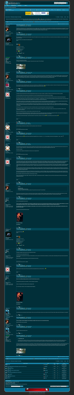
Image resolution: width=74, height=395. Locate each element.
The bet (9, 364)
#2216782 (18, 58)
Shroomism (29, 81)
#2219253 (18, 336)
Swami (46, 368)
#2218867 (18, 266)
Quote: (19, 186)
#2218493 (18, 250)
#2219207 (18, 318)
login (39, 19)
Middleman (9, 383)
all (11, 367)
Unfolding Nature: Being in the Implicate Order (40, 358)
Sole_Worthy (29, 133)
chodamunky (29, 57)
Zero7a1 (29, 143)
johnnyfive (46, 370)
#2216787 (18, 73)
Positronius (29, 265)
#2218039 (18, 229)
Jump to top (7, 356)
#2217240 (18, 184)
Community (19, 5)
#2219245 (18, 327)
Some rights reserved (42, 392)
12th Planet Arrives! (10, 368)
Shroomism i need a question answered (13, 370)
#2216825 (18, 82)
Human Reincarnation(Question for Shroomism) (14, 372)
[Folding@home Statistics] (8, 339)
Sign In (7, 10)
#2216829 (18, 91)
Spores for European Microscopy (53, 358)
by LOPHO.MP (64, 378)
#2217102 (18, 144)
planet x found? (10, 374)
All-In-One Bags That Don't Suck (12, 358)
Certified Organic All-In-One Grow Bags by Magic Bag (25, 358)
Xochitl (46, 374)
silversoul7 (46, 372)
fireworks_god (30, 72)
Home (7, 5)
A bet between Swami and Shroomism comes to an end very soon (17, 366)
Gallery (26, 5)
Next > (65, 356)
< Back (60, 356)
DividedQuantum (13, 383)
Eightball (46, 366)
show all (67, 356)
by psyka (64, 376)
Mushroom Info (13, 5)
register (43, 19)
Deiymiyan (29, 228)
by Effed (64, 367)
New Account (12, 10)
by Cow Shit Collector (64, 365)
